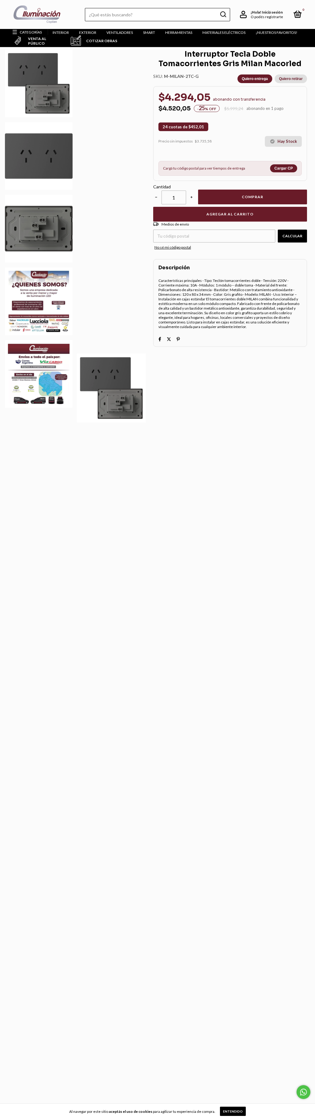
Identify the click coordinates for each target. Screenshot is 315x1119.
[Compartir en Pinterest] (178, 339)
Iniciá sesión (272, 12)
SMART (149, 32)
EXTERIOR (87, 32)
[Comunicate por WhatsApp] (303, 1092)
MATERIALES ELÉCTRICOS (223, 32)
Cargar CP (283, 168)
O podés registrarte (267, 16)
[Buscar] (223, 14)
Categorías (31, 32)
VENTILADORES (119, 32)
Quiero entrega (255, 79)
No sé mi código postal (172, 247)
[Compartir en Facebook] (159, 339)
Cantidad (162, 186)
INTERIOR (61, 32)
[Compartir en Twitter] (169, 339)
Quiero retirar (291, 79)
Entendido (233, 1111)
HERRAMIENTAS (178, 32)
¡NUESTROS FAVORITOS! (276, 32)
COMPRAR (252, 197)
